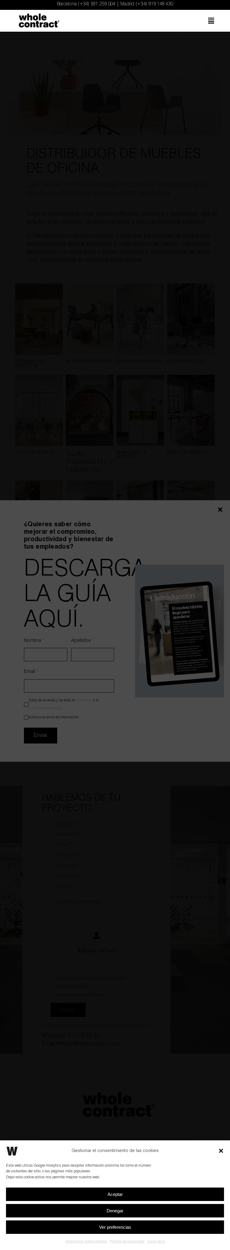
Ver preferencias (115, 1227)
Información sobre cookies (86, 1241)
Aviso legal (156, 1241)
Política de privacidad (127, 1241)
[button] (221, 1151)
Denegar (115, 1210)
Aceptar (115, 1194)
